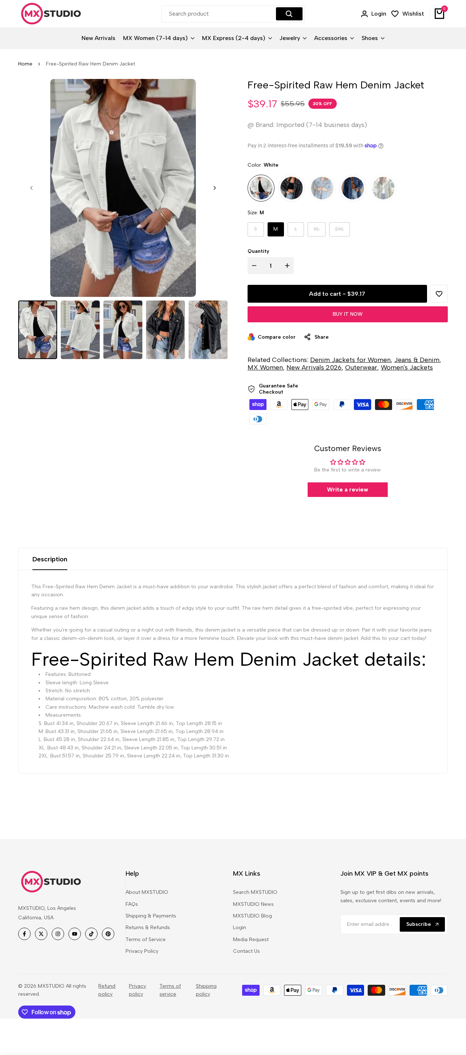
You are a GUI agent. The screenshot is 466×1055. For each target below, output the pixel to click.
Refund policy (106, 990)
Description (49, 559)
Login (239, 927)
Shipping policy (206, 990)
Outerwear (361, 367)
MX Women (265, 367)
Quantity (258, 251)
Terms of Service (146, 939)
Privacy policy (137, 990)
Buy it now (348, 314)
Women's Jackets (407, 367)
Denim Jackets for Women (350, 360)
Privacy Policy (142, 951)
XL (319, 231)
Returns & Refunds (148, 927)
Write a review (347, 489)
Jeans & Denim (416, 360)
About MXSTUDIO (147, 892)
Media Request (251, 939)
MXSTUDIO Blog (252, 916)
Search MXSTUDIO (255, 892)
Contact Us (246, 951)
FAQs (132, 904)
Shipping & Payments (151, 916)
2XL (342, 231)
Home (25, 64)
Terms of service (170, 990)
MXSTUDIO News (253, 904)
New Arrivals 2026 (314, 367)
